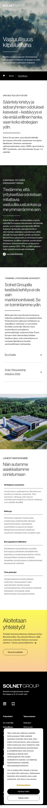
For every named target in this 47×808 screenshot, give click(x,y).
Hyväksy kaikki (23, 791)
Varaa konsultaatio (15, 652)
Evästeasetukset (23, 785)
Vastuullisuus (22, 76)
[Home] (4, 76)
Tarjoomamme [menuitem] (29, 716)
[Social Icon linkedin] (5, 703)
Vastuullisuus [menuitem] (8, 727)
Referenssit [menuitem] (28, 727)
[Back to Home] (14, 5)
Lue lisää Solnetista (15, 254)
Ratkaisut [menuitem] (27, 723)
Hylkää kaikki (23, 798)
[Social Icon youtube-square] (12, 703)
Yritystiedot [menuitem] (8, 716)
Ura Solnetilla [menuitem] (8, 723)
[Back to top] (43, 804)
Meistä (11, 76)
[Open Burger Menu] (42, 5)
